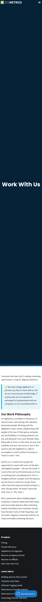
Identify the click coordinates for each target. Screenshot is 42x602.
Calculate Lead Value (10, 581)
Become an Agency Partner (13, 555)
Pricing (4, 542)
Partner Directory (8, 547)
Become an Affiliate (9, 559)
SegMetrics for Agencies (11, 551)
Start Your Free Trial (10, 563)
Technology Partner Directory (14, 598)
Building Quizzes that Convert (14, 577)
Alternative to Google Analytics (14, 589)
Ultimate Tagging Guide (11, 585)
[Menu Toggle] (39, 2)
